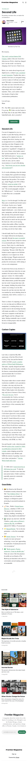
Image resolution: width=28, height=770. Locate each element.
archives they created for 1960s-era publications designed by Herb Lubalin (13, 448)
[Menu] (25, 2)
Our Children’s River (13, 494)
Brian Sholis (10, 20)
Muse (3, 200)
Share (22, 22)
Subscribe (14, 121)
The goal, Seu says (7, 395)
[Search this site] (23, 2)
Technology (5, 8)
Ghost (17, 757)
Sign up (14, 754)
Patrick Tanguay (11, 536)
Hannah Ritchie (10, 529)
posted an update (13, 184)
